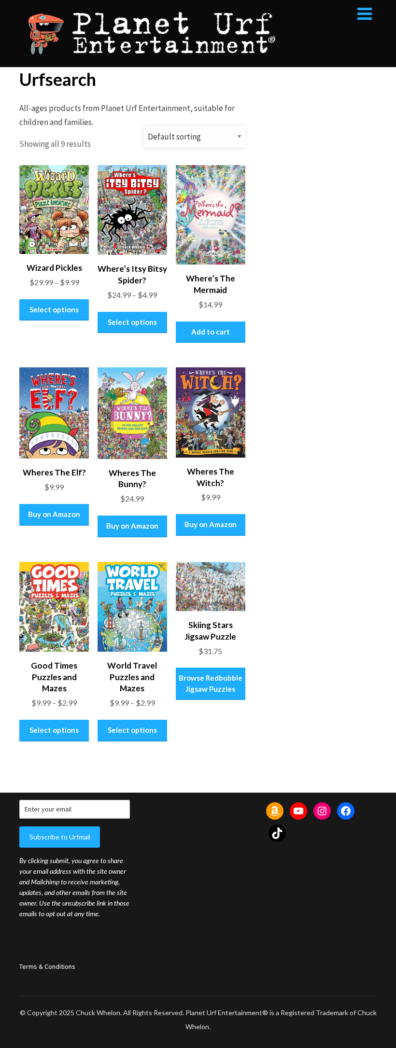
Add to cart (210, 331)
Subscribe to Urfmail (59, 837)
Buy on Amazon (54, 514)
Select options (54, 309)
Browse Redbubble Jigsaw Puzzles (210, 683)
